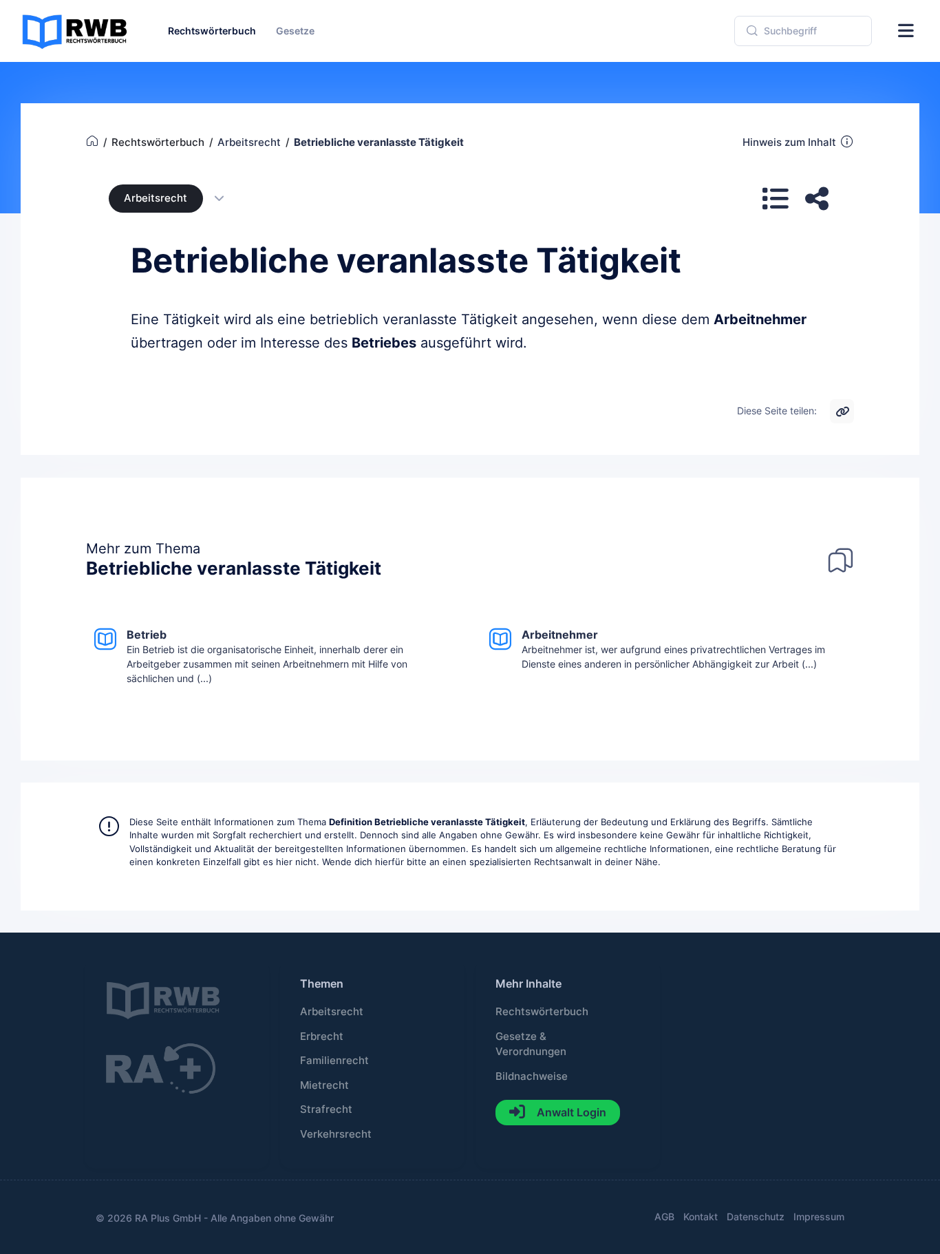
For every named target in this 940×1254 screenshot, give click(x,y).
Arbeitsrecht (155, 198)
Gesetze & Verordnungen (530, 1044)
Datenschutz (755, 1216)
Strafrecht (326, 1109)
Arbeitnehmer (760, 319)
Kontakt (700, 1216)
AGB (664, 1216)
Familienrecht (334, 1060)
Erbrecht (321, 1036)
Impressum (818, 1216)
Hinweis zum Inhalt (789, 142)
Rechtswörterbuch (541, 1012)
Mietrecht (324, 1085)
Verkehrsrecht (336, 1134)
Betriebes (384, 342)
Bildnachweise (531, 1076)
